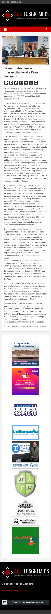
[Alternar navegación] (5, 29)
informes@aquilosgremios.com (15, 591)
